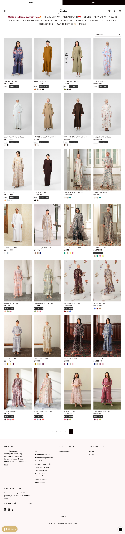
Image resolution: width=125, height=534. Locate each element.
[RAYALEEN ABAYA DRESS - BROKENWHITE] (38, 145)
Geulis (31, 3)
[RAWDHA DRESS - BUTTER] (38, 364)
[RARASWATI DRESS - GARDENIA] (95, 197)
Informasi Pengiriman (42, 454)
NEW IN (113, 17)
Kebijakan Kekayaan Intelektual (42, 475)
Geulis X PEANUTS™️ (95, 17)
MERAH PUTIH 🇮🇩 (72, 17)
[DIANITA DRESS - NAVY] (95, 364)
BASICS (48, 20)
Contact (92, 451)
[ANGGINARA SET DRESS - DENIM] (38, 419)
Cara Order (39, 461)
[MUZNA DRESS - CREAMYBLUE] (8, 200)
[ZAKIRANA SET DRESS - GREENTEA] (35, 311)
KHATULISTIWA (52, 17)
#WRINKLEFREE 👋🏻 (66, 24)
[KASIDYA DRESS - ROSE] (73, 364)
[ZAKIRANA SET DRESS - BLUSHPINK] (40, 311)
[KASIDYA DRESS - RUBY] (65, 364)
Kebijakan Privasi (41, 471)
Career (37, 451)
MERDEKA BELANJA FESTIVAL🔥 (25, 17)
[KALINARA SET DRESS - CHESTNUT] (67, 311)
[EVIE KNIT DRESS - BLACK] (35, 200)
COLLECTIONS (46, 24)
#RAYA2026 (81, 20)
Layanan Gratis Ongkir (43, 464)
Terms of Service (41, 479)
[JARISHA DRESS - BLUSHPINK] (10, 311)
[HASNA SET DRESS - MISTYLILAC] (5, 364)
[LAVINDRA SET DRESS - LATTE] (67, 197)
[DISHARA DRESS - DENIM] (10, 419)
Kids (93, 3)
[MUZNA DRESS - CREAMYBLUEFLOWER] (10, 200)
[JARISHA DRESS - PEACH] (5, 311)
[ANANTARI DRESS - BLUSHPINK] (100, 256)
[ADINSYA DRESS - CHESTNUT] (100, 308)
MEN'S (82, 24)
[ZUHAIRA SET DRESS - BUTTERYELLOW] (70, 253)
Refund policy (40, 482)
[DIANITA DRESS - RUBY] (100, 364)
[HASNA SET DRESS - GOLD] (8, 364)
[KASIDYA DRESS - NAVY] (67, 364)
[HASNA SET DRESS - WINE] (13, 364)
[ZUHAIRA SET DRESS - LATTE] (67, 253)
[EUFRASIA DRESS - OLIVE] (65, 89)
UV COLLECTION (63, 20)
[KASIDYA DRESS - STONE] (70, 364)
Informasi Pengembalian (44, 458)
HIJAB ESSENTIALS (32, 20)
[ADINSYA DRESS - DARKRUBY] (97, 308)
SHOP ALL (14, 20)
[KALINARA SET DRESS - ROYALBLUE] (70, 311)
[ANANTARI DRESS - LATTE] (95, 256)
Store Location (64, 451)
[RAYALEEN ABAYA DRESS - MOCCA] (35, 145)
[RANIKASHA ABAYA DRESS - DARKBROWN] (65, 145)
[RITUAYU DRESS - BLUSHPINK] (65, 419)
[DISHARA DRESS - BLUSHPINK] (8, 419)
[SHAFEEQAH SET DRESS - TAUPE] (38, 253)
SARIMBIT (95, 20)
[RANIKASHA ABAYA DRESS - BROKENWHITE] (70, 145)
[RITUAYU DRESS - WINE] (67, 419)
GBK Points (92, 454)
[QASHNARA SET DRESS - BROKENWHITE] (5, 145)
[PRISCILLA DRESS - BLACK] (43, 89)
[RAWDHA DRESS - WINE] (43, 364)
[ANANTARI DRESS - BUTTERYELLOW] (103, 256)
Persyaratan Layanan (42, 467)
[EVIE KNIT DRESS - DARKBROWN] (38, 200)
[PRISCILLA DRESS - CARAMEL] (35, 89)
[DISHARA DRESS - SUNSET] (13, 419)
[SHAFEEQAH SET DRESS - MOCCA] (35, 253)
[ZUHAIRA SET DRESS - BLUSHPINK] (73, 253)
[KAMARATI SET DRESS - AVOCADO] (100, 419)
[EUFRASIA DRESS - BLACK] (67, 89)
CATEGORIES (109, 20)
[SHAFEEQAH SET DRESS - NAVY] (40, 253)
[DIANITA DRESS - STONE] (97, 364)
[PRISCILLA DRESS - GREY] (38, 89)
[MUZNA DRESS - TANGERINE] (5, 200)
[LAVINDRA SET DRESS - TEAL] (70, 197)
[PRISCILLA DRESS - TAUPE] (40, 89)
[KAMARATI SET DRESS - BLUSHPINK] (97, 419)
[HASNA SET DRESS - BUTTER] (10, 364)
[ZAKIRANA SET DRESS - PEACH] (38, 311)
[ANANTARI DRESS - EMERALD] (97, 256)
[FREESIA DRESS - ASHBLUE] (8, 253)
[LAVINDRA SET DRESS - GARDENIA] (65, 197)
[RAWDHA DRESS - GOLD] (35, 364)
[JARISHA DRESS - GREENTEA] (8, 311)
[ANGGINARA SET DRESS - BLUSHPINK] (35, 419)
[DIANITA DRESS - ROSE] (103, 364)
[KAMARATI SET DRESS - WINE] (95, 419)
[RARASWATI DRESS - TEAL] (100, 197)
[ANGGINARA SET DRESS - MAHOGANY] (40, 419)
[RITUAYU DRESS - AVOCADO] (70, 419)
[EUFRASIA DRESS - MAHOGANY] (70, 89)
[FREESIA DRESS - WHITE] (5, 253)
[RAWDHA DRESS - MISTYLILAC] (40, 364)
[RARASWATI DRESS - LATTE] (97, 197)
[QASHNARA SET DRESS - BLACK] (8, 145)
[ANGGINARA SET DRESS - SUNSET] (43, 419)
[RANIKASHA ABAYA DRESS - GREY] (67, 145)
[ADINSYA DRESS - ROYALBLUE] (95, 308)
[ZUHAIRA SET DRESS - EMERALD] (65, 253)
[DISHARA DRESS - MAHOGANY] (5, 419)
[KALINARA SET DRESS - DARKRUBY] (65, 311)
